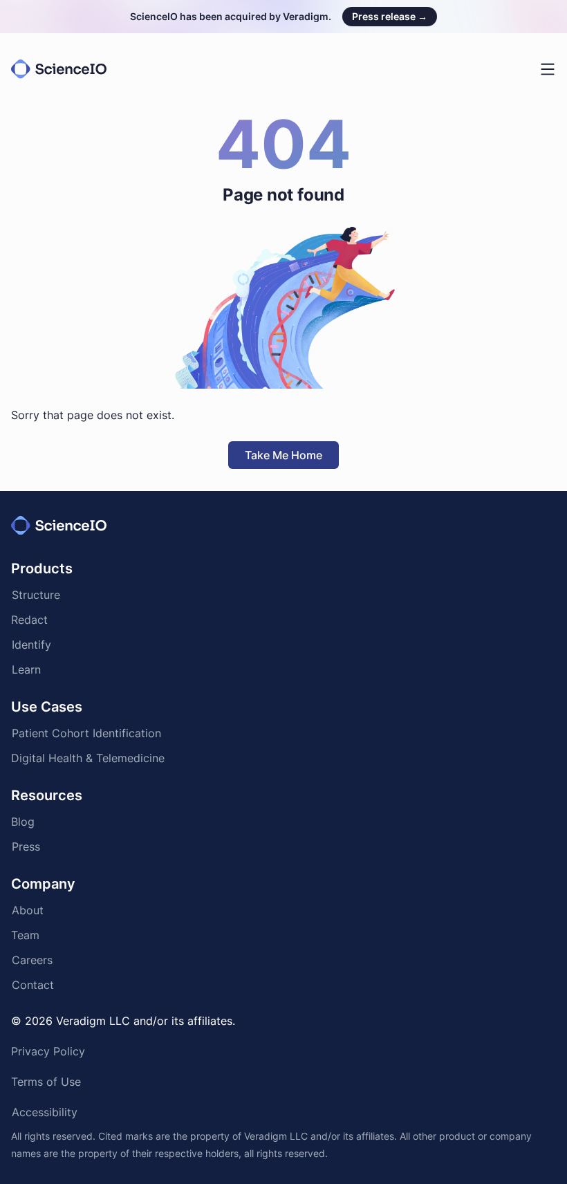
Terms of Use (46, 1083)
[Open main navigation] (547, 69)
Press (26, 848)
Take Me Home (283, 455)
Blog (23, 823)
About (27, 911)
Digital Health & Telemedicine (88, 759)
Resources (46, 795)
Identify (31, 646)
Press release (389, 16)
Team (25, 936)
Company (43, 884)
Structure (36, 596)
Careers (32, 961)
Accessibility (44, 1113)
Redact (29, 621)
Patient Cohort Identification (86, 734)
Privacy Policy (48, 1052)
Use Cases (46, 707)
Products (42, 568)
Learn (26, 671)
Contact (32, 986)
